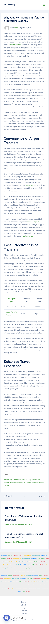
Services (23, 613)
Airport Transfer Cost (5, 564)
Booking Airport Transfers (30, 584)
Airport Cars (9, 558)
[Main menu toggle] (43, 4)
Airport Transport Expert (23, 584)
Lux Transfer (46, 588)
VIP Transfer (23, 591)
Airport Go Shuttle (29, 578)
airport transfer (31, 185)
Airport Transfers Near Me (15, 584)
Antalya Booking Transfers (7, 578)
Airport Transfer (37, 561)
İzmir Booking (9, 5)
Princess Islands (34, 567)
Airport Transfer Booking (35, 575)
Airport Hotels (34, 558)
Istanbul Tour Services (30, 571)
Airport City (27, 567)
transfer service (27, 236)
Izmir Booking (41, 575)
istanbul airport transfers (13, 480)
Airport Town (41, 567)
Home (23, 602)
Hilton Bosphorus (29, 561)
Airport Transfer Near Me (6, 584)
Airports (42, 588)
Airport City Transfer (17, 558)
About (23, 605)
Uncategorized (11, 524)
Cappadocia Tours (31, 564)
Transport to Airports (19, 588)
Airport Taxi (10, 555)
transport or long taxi (17, 482)
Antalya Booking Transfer (36, 578)
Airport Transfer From (9, 567)
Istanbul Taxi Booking (19, 581)
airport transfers (15, 45)
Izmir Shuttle (10, 575)
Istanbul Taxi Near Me (42, 581)
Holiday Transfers (13, 588)
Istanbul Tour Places (40, 564)
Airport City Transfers (26, 558)
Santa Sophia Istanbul (36, 555)
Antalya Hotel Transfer (16, 575)
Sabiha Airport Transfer (13, 561)
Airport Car (38, 588)
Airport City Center (41, 558)
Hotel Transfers (43, 578)
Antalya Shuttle (22, 575)
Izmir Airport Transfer (4, 575)
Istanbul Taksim (21, 561)
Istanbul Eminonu (23, 564)
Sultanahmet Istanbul (17, 555)
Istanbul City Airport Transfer (27, 581)
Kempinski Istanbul (27, 555)
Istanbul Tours (44, 555)
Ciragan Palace (3, 558)
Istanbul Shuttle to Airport (32, 588)
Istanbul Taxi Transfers (38, 584)
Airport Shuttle (4, 555)
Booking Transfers (25, 588)
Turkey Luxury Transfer (23, 578)
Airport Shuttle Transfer (14, 564)
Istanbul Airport (44, 561)
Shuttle (19, 591)
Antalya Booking (28, 575)
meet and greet (33, 222)
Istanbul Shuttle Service (15, 578)
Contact (24, 611)
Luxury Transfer (28, 591)
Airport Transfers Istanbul (19, 567)
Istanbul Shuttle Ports (35, 581)
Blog (23, 608)
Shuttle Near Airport (7, 588)
